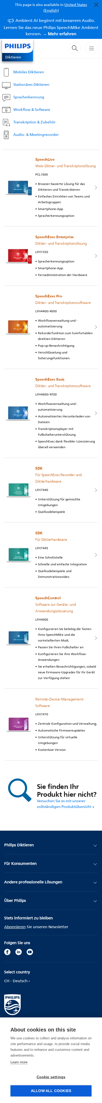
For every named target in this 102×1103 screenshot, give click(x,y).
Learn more (18, 1062)
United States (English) (65, 7)
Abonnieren (15, 926)
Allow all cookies (51, 1091)
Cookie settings (51, 1077)
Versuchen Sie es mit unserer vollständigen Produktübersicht (64, 804)
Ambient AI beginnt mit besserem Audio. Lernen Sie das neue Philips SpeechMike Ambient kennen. (51, 27)
